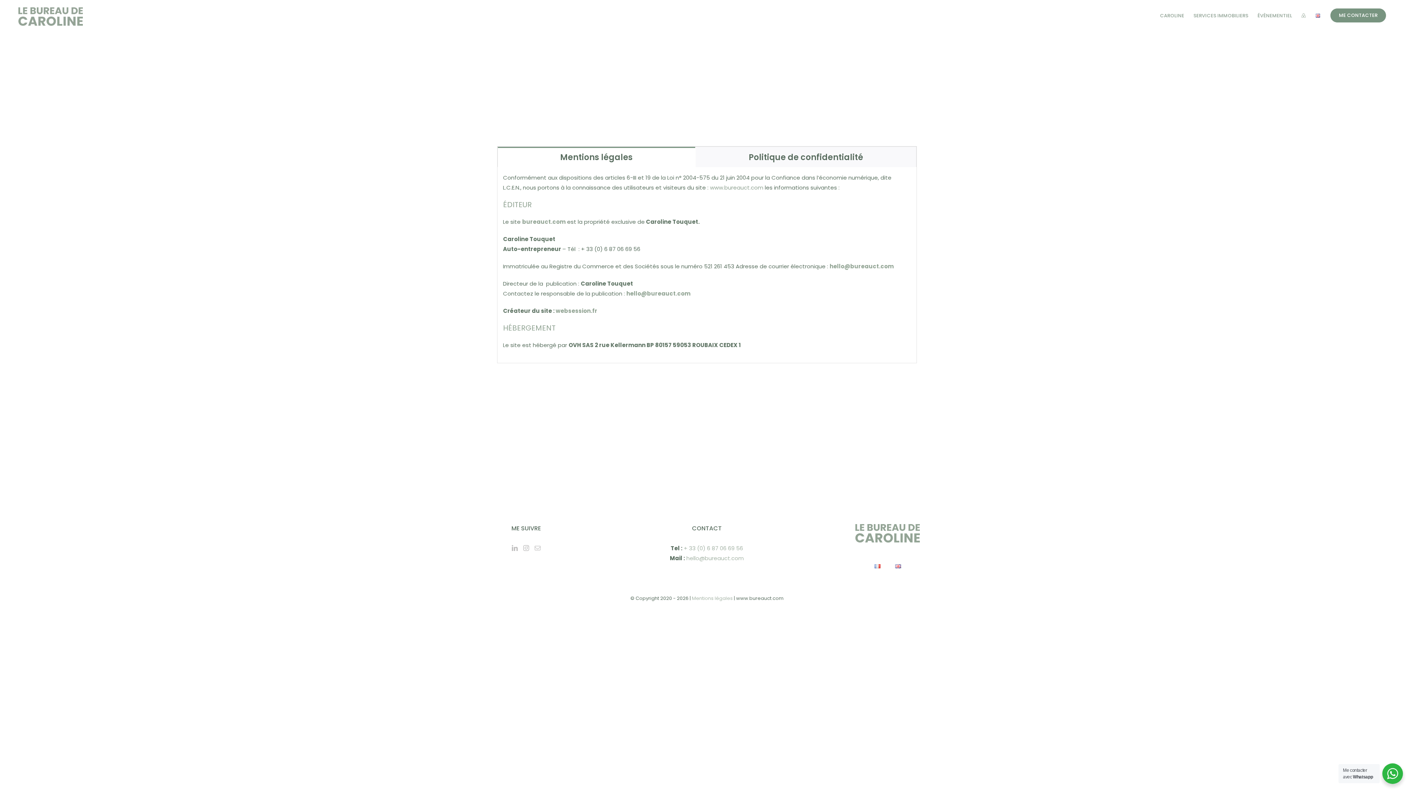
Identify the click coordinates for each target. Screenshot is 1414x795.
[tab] (596, 157)
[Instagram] (526, 548)
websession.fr (576, 311)
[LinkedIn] (515, 548)
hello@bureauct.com (715, 558)
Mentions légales (712, 598)
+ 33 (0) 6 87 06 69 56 (713, 548)
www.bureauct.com (736, 187)
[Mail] (538, 548)
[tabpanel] (707, 265)
